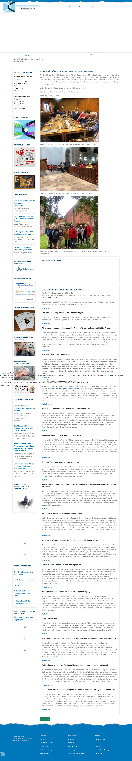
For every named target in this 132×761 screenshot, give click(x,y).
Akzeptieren (5, 385)
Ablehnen (16, 385)
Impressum (75, 388)
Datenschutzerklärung (61, 388)
